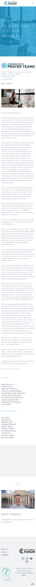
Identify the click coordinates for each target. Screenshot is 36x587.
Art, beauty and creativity (12, 398)
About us (4, 549)
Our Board (5, 555)
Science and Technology (11, 395)
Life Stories (6, 404)
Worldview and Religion (11, 402)
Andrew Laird (6, 422)
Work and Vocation (9, 389)
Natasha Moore (7, 437)
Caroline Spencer (8, 424)
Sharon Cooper (7, 429)
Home (3, 41)
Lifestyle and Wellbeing (11, 391)
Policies (4, 552)
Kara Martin (6, 420)
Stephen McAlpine (8, 431)
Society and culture (9, 400)
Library (11, 41)
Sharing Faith (7, 387)
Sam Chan (5, 418)
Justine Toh (6, 433)
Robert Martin (7, 426)
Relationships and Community (13, 393)
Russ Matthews (7, 435)
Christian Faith (7, 384)
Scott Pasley (11, 514)
